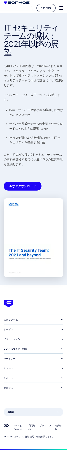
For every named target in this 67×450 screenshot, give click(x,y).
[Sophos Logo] (17, 2)
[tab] (33, 320)
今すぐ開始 (46, 8)
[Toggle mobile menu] (61, 8)
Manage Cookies (18, 427)
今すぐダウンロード (22, 186)
